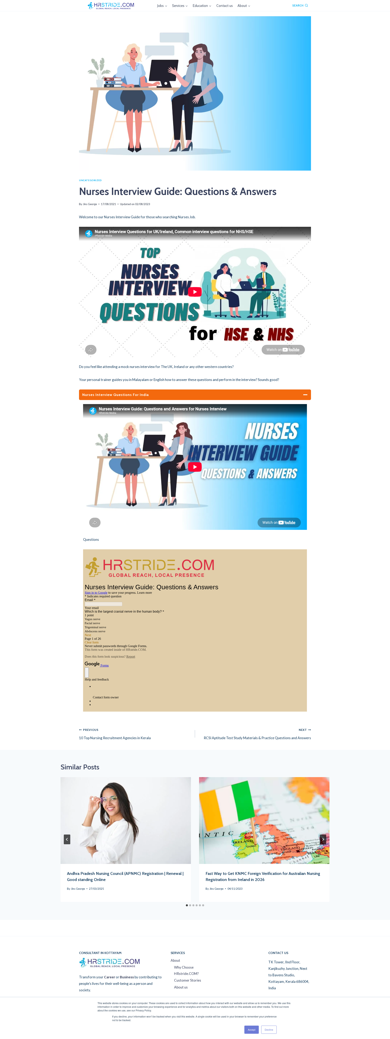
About (175, 960)
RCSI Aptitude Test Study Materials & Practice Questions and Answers (257, 734)
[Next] (323, 839)
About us (181, 987)
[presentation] (126, 820)
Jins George (90, 204)
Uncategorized (90, 180)
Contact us (224, 6)
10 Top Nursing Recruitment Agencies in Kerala (115, 734)
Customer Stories (187, 980)
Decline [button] (269, 1029)
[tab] (187, 905)
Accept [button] (251, 1029)
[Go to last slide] (67, 839)
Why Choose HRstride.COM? (186, 970)
